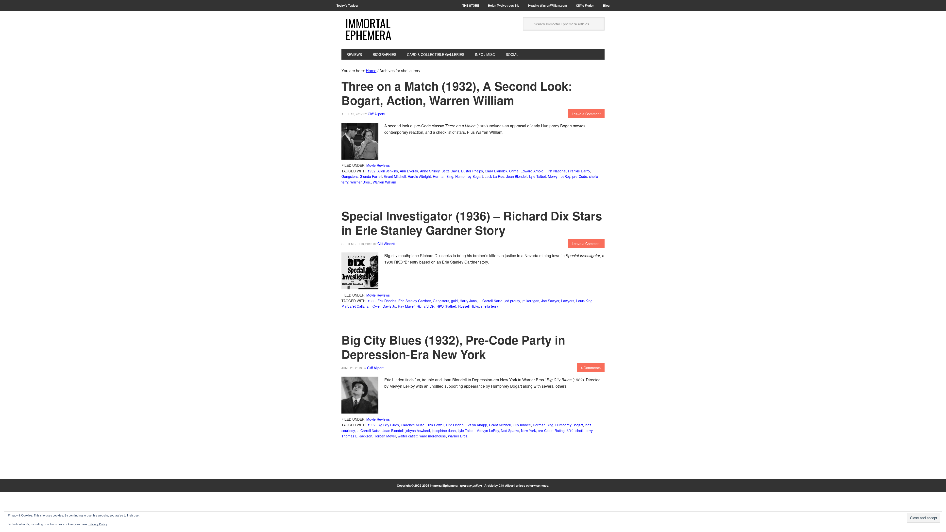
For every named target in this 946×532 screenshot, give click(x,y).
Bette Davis (450, 170)
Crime (514, 170)
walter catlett (408, 435)
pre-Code (579, 176)
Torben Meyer (385, 435)
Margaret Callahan (356, 306)
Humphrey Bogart (469, 176)
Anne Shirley (429, 170)
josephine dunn (444, 430)
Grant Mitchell (395, 176)
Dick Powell (435, 424)
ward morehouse (433, 435)
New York (528, 430)
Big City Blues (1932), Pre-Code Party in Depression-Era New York (453, 347)
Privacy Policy (97, 524)
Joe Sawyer (550, 300)
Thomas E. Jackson (356, 435)
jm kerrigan (530, 300)
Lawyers (567, 300)
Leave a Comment (586, 113)
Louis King (584, 300)
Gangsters (349, 176)
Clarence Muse (412, 424)
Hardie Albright (419, 176)
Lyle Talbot (537, 176)
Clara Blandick (496, 170)
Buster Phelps (472, 170)
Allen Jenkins (387, 170)
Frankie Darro (579, 170)
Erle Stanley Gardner (414, 300)
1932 (371, 170)
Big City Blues (388, 424)
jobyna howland (417, 430)
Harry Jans (468, 300)
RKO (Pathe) (446, 306)
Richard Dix (426, 306)
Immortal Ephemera (368, 29)
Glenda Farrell (371, 176)
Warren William (384, 182)
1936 (371, 300)
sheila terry (489, 306)
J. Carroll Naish (491, 300)
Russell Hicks (468, 306)
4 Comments (591, 367)
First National (555, 170)
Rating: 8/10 (564, 430)
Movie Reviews (378, 165)
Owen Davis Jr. (384, 306)
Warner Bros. (360, 182)
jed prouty (512, 300)
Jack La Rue (494, 176)
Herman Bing (443, 176)
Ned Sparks (510, 430)
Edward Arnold (532, 170)
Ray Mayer (406, 306)
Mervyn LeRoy (559, 176)
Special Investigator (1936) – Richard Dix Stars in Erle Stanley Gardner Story (471, 222)
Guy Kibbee (522, 424)
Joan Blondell (516, 176)
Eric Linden (455, 424)
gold (454, 300)
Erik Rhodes (386, 300)
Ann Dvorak (409, 170)
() (471, 485)
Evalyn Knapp (476, 424)
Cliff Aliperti (507, 485)
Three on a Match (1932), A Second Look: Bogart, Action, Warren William (456, 93)
